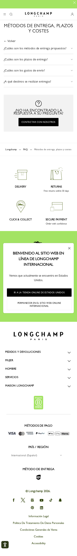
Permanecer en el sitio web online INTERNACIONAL (39, 304)
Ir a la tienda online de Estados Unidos (39, 292)
